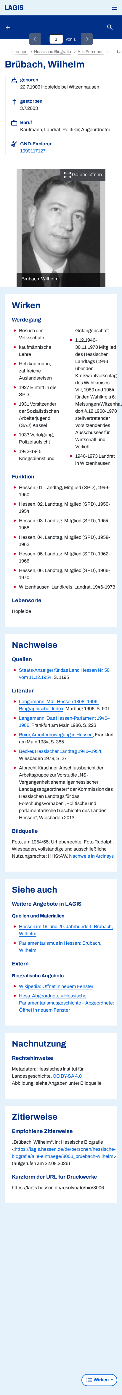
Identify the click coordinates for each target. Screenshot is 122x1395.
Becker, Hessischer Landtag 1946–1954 (60, 751)
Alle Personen (91, 51)
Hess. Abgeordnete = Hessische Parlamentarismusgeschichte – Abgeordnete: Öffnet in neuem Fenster (66, 1002)
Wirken (101, 1379)
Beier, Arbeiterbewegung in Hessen (56, 734)
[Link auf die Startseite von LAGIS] (34, 7)
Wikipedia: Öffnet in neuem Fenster (56, 986)
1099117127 (33, 150)
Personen (18, 51)
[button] (114, 7)
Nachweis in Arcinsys (91, 856)
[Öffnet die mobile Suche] (109, 27)
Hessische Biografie (52, 51)
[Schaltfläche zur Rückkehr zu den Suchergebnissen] (8, 27)
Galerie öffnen (86, 174)
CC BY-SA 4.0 (67, 1076)
